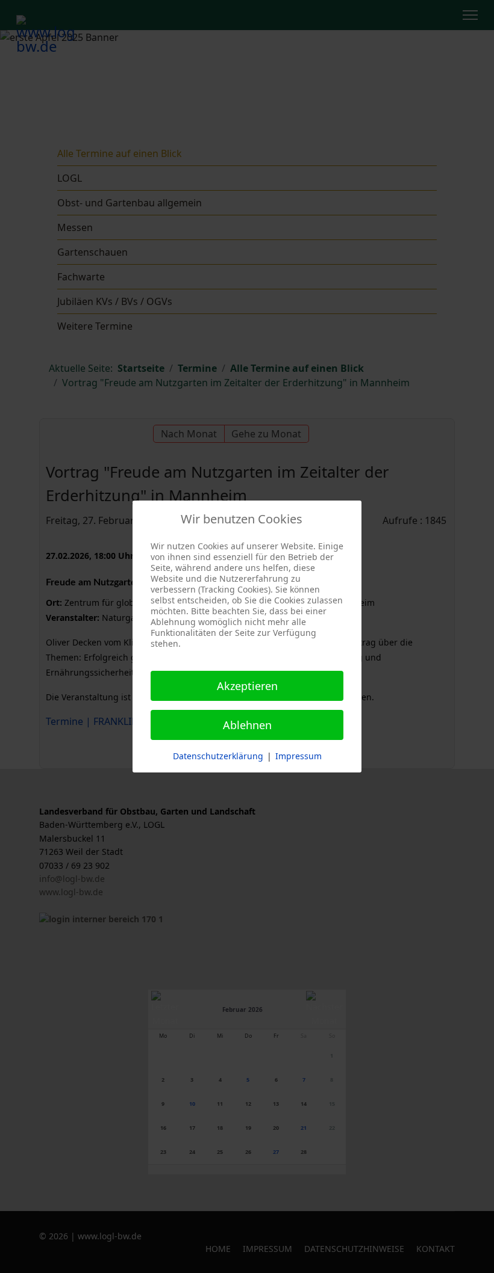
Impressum (298, 756)
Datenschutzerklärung (218, 756)
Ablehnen (247, 725)
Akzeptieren (247, 686)
